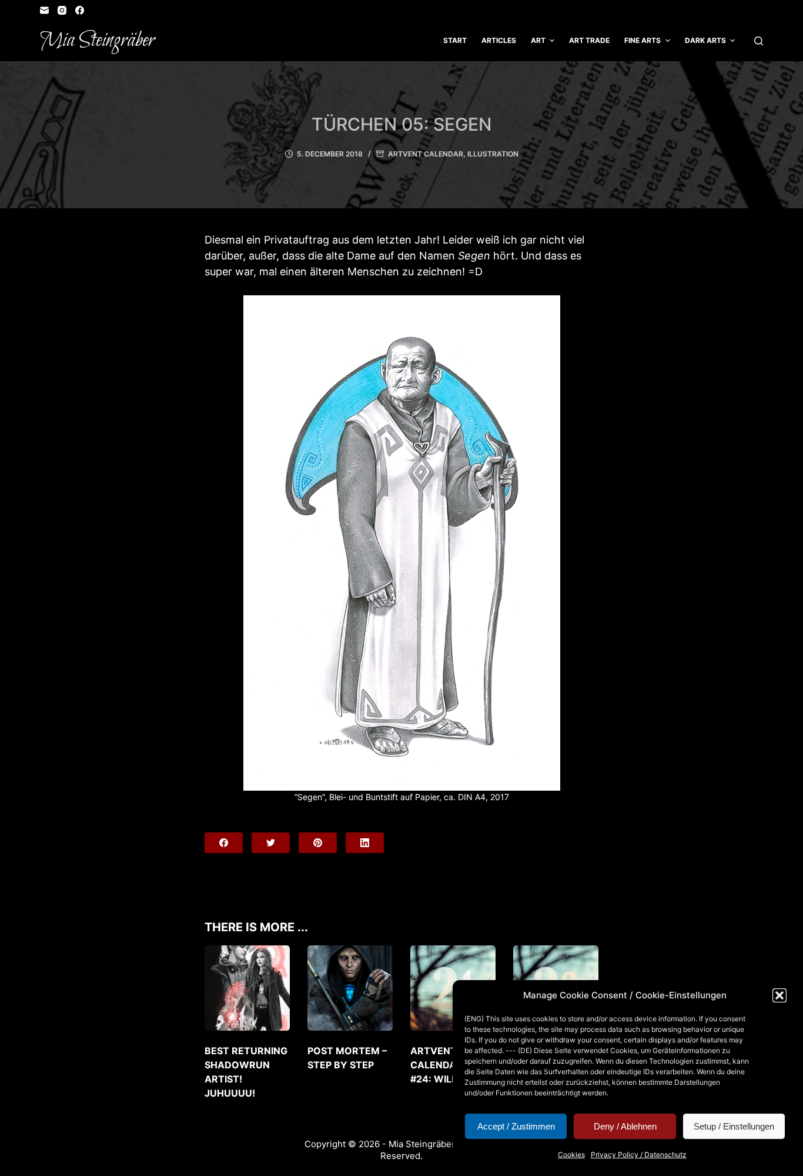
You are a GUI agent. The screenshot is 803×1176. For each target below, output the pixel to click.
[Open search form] (758, 40)
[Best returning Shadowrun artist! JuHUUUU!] (247, 988)
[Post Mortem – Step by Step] (350, 988)
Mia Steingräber (97, 40)
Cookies (571, 1154)
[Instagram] (62, 10)
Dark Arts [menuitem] (705, 40)
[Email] (44, 10)
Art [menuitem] (538, 40)
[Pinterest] (318, 842)
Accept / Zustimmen (516, 1126)
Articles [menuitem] (498, 40)
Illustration (492, 153)
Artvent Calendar (425, 153)
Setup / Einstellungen (734, 1126)
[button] (779, 995)
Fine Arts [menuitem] (642, 40)
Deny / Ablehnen (625, 1126)
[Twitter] (271, 842)
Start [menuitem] (455, 40)
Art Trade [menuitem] (589, 40)
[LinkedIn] (365, 842)
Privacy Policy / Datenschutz (639, 1154)
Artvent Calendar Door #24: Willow (452, 1065)
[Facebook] (79, 10)
